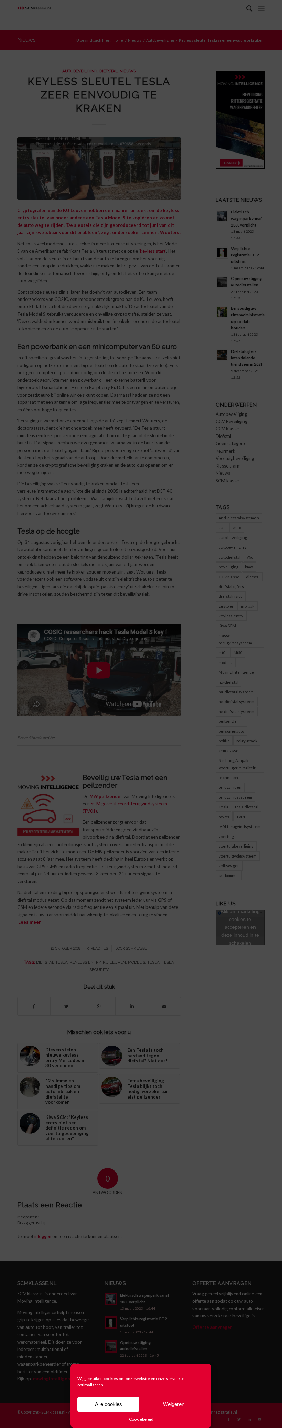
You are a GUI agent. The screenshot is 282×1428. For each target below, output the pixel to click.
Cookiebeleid (141, 1419)
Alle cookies (108, 1404)
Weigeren (173, 1404)
